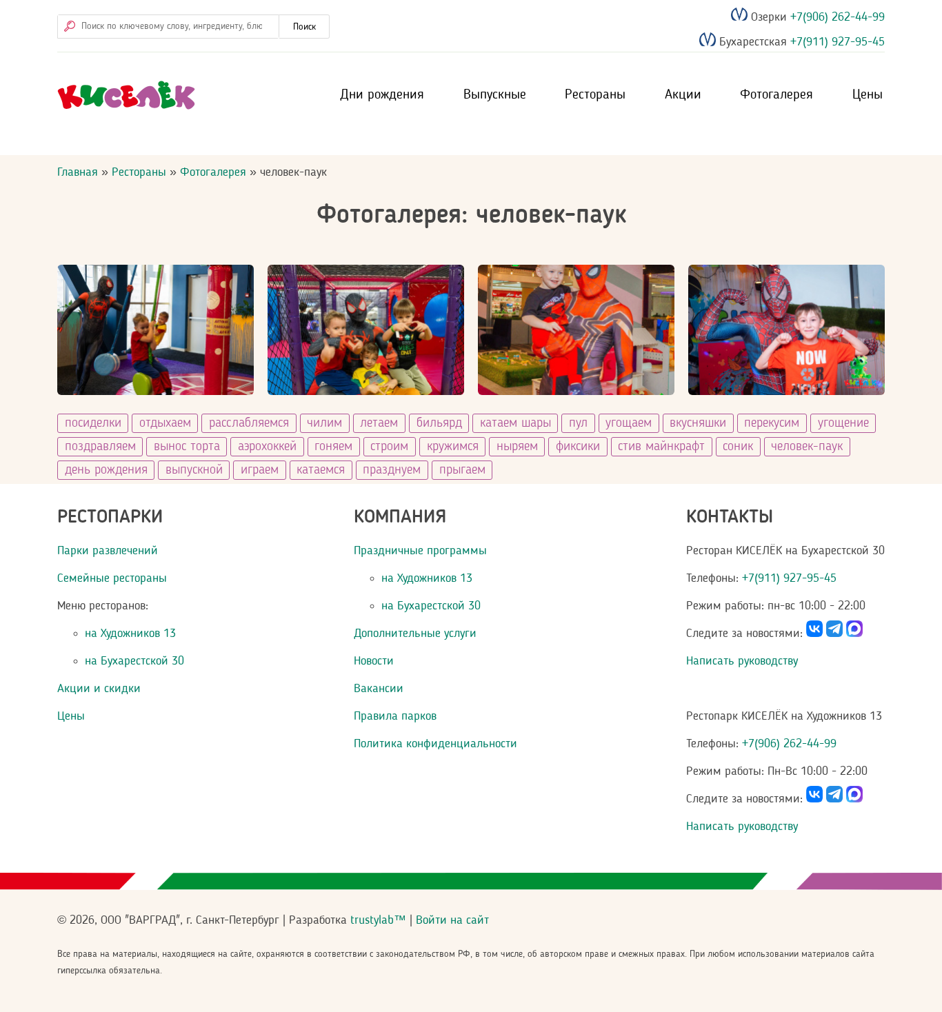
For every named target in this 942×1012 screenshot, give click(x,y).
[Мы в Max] (854, 633)
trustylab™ (378, 920)
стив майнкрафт (661, 447)
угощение (843, 423)
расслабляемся (249, 423)
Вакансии (378, 688)
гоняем (333, 447)
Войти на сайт (452, 920)
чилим (324, 423)
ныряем (517, 447)
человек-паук (807, 447)
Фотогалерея (776, 95)
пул (578, 423)
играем (260, 470)
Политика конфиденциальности (435, 744)
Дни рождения (382, 95)
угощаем (628, 423)
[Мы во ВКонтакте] (814, 633)
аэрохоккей (267, 447)
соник (738, 447)
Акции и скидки (99, 688)
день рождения (106, 470)
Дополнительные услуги (415, 633)
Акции (683, 95)
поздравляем (100, 447)
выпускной (194, 470)
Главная (77, 172)
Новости (374, 661)
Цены (867, 95)
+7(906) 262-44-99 (836, 17)
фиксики (578, 447)
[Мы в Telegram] (834, 633)
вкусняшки (698, 423)
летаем (379, 423)
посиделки (93, 423)
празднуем (392, 470)
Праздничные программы (420, 551)
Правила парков (395, 716)
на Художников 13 (130, 633)
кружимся (453, 447)
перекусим (771, 423)
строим (389, 447)
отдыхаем (165, 423)
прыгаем (462, 470)
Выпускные (494, 95)
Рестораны (595, 95)
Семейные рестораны (112, 578)
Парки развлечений (107, 551)
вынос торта (187, 447)
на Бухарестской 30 (134, 661)
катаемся (321, 470)
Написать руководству (742, 661)
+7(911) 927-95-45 (836, 43)
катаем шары (515, 423)
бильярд (439, 423)
